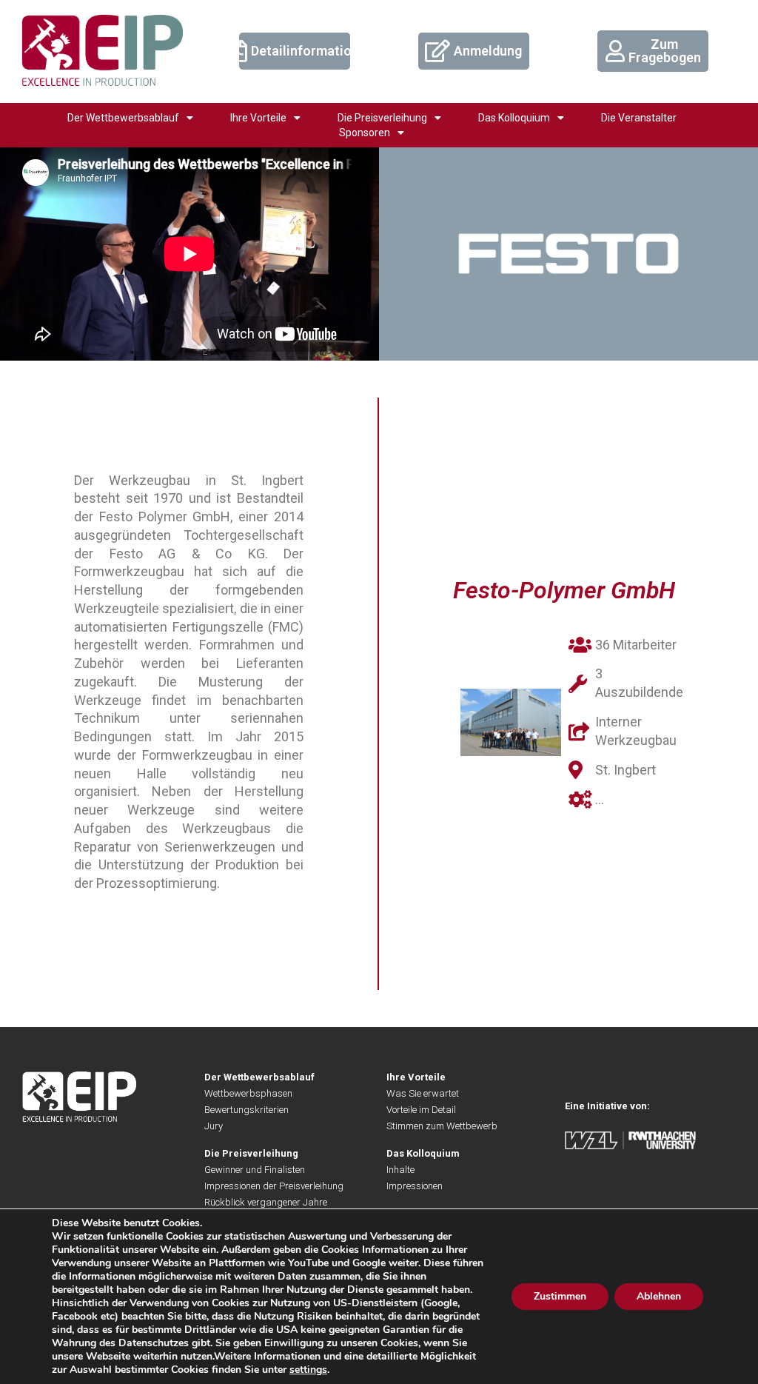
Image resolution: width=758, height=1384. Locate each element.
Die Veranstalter (639, 118)
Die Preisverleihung (382, 118)
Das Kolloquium (514, 118)
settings (308, 1370)
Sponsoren (364, 132)
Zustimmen (560, 1296)
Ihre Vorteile (258, 118)
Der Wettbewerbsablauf (123, 118)
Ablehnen (659, 1296)
